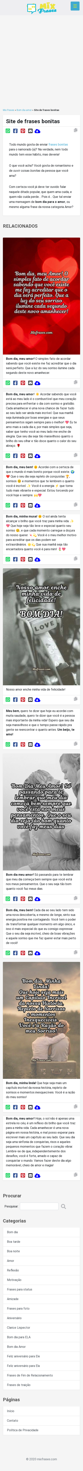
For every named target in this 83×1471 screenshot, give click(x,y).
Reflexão (13, 1270)
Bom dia (12, 1232)
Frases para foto (18, 1308)
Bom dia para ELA (18, 1337)
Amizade (13, 1299)
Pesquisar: (11, 1206)
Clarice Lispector (18, 1327)
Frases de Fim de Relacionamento (30, 1375)
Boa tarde (13, 1242)
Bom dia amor (24, 110)
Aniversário (14, 1318)
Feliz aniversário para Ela (23, 1366)
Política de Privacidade (22, 1430)
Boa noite (13, 1251)
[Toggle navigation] (75, 6)
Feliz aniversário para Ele (23, 1356)
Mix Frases (8, 110)
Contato (12, 1420)
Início (10, 1411)
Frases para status (19, 1289)
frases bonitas (58, 144)
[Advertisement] (41, 62)
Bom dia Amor (16, 1347)
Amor (10, 1261)
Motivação (14, 1280)
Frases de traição (18, 1385)
